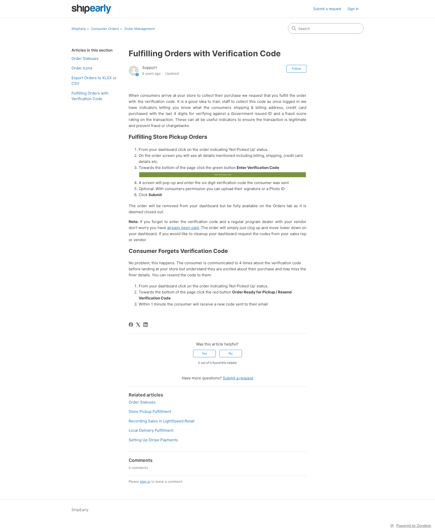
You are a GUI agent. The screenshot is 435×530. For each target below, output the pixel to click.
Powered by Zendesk (413, 525)
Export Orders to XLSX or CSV (94, 80)
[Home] (91, 9)
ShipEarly (78, 29)
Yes (204, 353)
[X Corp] (138, 324)
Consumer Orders (105, 29)
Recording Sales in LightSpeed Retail (162, 421)
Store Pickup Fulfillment (150, 411)
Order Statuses (84, 58)
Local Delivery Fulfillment (151, 430)
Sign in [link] (352, 9)
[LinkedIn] (145, 324)
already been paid (183, 227)
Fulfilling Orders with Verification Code (89, 96)
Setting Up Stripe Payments (153, 439)
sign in (145, 481)
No (231, 353)
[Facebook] (131, 324)
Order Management (139, 29)
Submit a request (327, 9)
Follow (296, 68)
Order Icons (81, 68)
